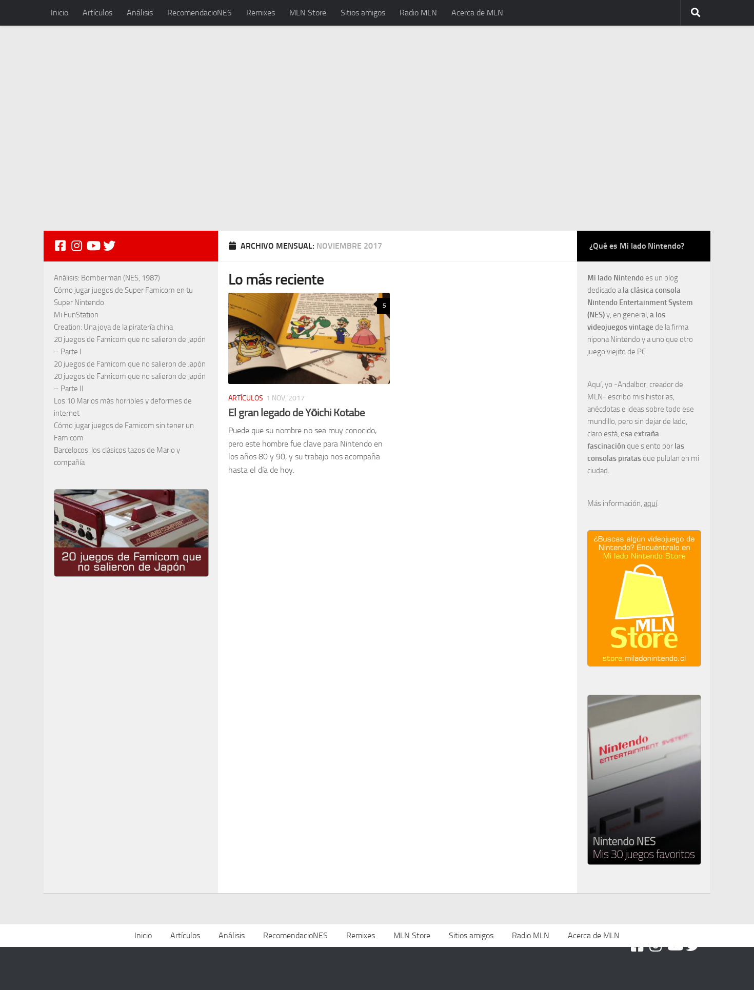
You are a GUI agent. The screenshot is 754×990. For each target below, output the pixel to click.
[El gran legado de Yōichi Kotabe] (309, 338)
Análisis (140, 12)
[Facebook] (60, 245)
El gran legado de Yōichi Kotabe (296, 412)
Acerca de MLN (477, 12)
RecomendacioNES (199, 12)
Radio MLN (418, 12)
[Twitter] (109, 245)
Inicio (59, 12)
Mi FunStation (76, 314)
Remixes (260, 12)
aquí (650, 503)
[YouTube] (93, 245)
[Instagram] (76, 245)
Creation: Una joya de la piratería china (113, 327)
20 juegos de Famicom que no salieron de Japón (130, 364)
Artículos (97, 12)
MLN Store (307, 12)
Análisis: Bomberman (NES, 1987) (107, 277)
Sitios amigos (363, 12)
